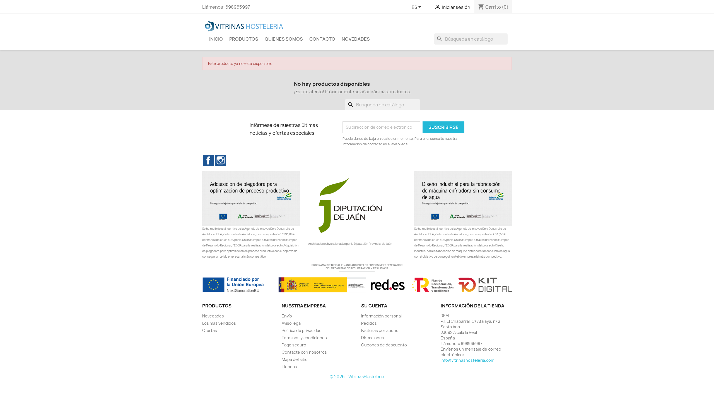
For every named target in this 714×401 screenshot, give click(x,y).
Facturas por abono (380, 330)
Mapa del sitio (295, 359)
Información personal (381, 316)
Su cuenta (374, 306)
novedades (356, 39)
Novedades (213, 316)
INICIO (216, 39)
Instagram (220, 160)
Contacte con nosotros (304, 352)
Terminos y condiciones (304, 337)
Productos (243, 39)
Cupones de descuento (384, 345)
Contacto (322, 39)
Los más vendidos (219, 323)
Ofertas (209, 330)
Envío (287, 316)
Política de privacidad (302, 330)
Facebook (208, 160)
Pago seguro (294, 345)
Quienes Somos (284, 39)
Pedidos (369, 323)
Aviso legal (291, 323)
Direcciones (372, 337)
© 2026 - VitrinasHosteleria (357, 377)
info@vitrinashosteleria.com (467, 360)
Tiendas (289, 366)
